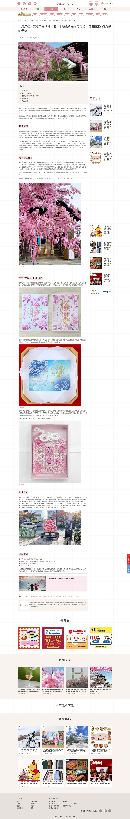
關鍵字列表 (67, 806)
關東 (51, 15)
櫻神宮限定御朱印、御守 (30, 96)
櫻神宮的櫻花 (26, 93)
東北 (104, 15)
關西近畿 (44, 15)
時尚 (78, 9)
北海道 (59, 15)
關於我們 (52, 802)
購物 (105, 9)
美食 (65, 9)
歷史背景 (25, 91)
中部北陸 (89, 15)
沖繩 (67, 15)
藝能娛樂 (92, 9)
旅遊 (51, 9)
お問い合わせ (53, 808)
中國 (97, 15)
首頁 (19, 20)
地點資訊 (25, 101)
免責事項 (66, 802)
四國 (81, 15)
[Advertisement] (102, 68)
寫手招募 (52, 804)
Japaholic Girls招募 (70, 804)
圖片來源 (21, 266)
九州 (74, 15)
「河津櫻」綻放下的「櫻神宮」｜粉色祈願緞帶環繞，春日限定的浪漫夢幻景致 (52, 20)
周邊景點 (25, 98)
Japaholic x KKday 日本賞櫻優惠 (61, 578)
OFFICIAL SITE (26, 565)
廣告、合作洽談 (54, 806)
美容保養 (24, 9)
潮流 (37, 9)
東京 (35, 15)
